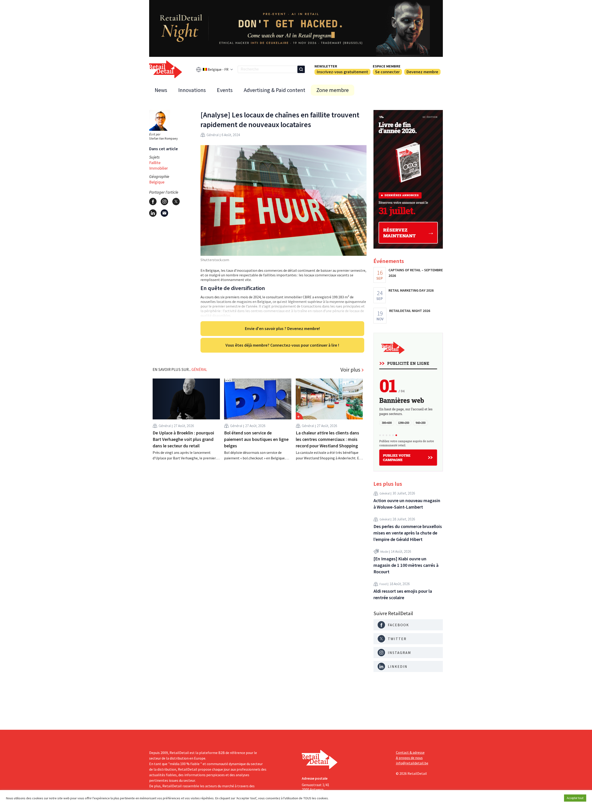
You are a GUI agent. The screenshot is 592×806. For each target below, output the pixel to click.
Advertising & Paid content (274, 90)
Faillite (154, 162)
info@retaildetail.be (412, 763)
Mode (384, 552)
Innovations (192, 90)
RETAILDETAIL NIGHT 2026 (409, 310)
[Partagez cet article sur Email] (164, 213)
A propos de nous (409, 757)
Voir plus (350, 369)
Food (383, 584)
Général (213, 134)
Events (225, 90)
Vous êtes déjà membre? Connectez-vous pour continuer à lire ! (282, 345)
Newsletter (325, 66)
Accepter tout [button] (575, 798)
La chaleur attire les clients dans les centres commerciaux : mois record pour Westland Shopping (327, 439)
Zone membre (332, 90)
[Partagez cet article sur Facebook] (153, 201)
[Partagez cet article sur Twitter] (176, 201)
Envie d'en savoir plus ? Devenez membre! (282, 328)
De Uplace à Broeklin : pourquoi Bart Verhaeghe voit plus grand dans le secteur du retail (183, 439)
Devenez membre (422, 71)
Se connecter (387, 71)
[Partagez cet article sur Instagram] (164, 201)
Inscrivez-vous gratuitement (342, 71)
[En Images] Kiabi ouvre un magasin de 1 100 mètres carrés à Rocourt (405, 565)
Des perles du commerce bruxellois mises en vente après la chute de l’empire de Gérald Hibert (407, 532)
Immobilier (158, 168)
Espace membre (387, 66)
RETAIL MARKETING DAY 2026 (411, 290)
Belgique (156, 182)
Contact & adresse (410, 752)
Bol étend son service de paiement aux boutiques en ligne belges (256, 439)
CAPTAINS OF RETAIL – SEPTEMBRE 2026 (415, 273)
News (161, 90)
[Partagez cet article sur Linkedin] (153, 213)
